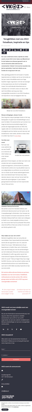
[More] (4, 53)
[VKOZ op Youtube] (21, 329)
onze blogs (18, 136)
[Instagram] (26, 50)
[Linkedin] (15, 50)
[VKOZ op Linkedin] (3, 329)
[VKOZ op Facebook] (17, 329)
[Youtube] (20, 50)
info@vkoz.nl (5, 391)
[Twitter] (9, 50)
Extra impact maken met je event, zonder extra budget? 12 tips (8, 292)
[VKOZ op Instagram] (8, 329)
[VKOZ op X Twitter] (12, 329)
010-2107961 (5, 384)
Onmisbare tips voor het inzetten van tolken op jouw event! (24, 292)
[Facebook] (4, 50)
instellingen (16, 407)
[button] (16, 1)
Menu (28, 7)
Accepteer (5, 409)
